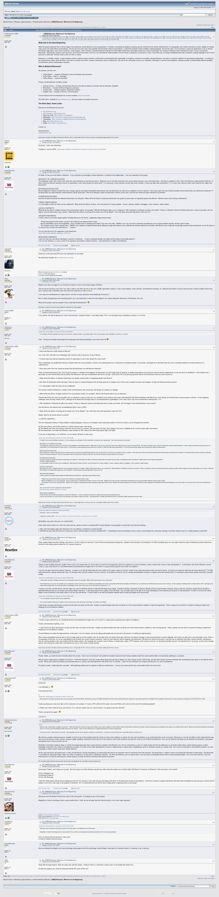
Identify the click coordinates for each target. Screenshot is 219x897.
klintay (148, 36)
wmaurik (135, 38)
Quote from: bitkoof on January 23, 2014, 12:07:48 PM (54, 510)
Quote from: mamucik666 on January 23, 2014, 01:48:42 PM (55, 331)
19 (37, 27)
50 (97, 27)
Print (212, 27)
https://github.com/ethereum (63, 115)
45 (87, 27)
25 (49, 27)
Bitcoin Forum (8, 22)
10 (20, 27)
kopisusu (187, 38)
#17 (213, 792)
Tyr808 (52, 39)
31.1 (25, 15)
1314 (103, 27)
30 (58, 27)
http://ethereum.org (64, 99)
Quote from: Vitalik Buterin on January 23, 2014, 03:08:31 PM (56, 577)
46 (89, 27)
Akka (6, 279)
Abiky (110, 36)
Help (14, 17)
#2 (214, 141)
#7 (214, 328)
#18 (213, 822)
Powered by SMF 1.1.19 (99, 893)
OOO (6, 860)
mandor (167, 38)
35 (68, 27)
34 (66, 27)
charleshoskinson (10, 720)
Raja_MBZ (144, 38)
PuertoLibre (81, 38)
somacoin (160, 36)
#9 (214, 506)
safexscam (77, 39)
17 (33, 27)
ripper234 (7, 249)
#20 (213, 861)
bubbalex (174, 38)
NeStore (85, 39)
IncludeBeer (95, 36)
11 (21, 27)
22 (43, 27)
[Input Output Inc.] (8, 735)
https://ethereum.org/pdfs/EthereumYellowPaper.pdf (69, 119)
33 (64, 27)
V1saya (95, 38)
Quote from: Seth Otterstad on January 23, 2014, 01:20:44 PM (56, 437)
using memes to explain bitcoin (60, 816)
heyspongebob (102, 39)
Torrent (29, 15)
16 (31, 27)
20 (39, 27)
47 (91, 27)
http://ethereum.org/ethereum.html (54, 113)
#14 (213, 679)
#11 (214, 560)
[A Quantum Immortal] (8, 275)
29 (56, 27)
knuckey (50, 281)
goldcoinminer (189, 36)
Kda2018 (103, 36)
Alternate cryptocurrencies (22, 22)
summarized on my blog (65, 257)
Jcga (129, 38)
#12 (213, 616)
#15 (213, 721)
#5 (214, 280)
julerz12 (64, 38)
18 (35, 27)
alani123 (123, 36)
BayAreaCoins (61, 36)
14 (27, 27)
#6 (214, 311)
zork (153, 36)
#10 (213, 538)
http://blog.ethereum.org (55, 121)
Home (8, 17)
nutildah (116, 36)
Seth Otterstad (9, 170)
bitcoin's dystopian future (52, 818)
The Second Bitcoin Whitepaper (51, 815)
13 (25, 27)
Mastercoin (41, 273)
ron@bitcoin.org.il (58, 272)
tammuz (69, 39)
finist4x (161, 38)
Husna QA (122, 38)
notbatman (78, 36)
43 (84, 27)
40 (78, 27)
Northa (205, 36)
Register (30, 17)
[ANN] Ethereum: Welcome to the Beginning (67, 22)
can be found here (84, 95)
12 (23, 27)
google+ (78, 245)
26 (51, 27)
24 (47, 27)
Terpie (6, 537)
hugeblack (51, 36)
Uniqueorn (8, 327)
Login (24, 17)
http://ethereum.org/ (49, 111)
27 (52, 27)
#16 (213, 765)
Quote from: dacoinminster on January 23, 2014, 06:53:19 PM (56, 826)
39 (76, 27)
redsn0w (141, 36)
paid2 (181, 38)
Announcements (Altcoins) (41, 22)
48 (93, 27)
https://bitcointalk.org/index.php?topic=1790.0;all (54, 233)
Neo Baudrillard (112, 39)
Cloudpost (198, 36)
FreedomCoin (205, 38)
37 (72, 27)
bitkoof (6, 141)
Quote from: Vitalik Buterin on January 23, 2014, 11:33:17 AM (56, 696)
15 (29, 27)
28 (54, 27)
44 (85, 27)
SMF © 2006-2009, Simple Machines (117, 893)
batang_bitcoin (113, 38)
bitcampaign (72, 38)
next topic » (211, 25)
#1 (214, 36)
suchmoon (86, 36)
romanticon (8, 821)
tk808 (70, 36)
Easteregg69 (152, 38)
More (35, 17)
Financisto (45, 39)
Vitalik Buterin (9, 34)
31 (60, 27)
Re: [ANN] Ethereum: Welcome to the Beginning (59, 141)
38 (74, 27)
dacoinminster (9, 791)
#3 (214, 171)
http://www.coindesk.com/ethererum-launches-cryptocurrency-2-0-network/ (81, 149)
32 (62, 27)
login (21, 11)
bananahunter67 (10, 678)
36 (70, 27)
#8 (214, 347)
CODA (159, 399)
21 (41, 27)
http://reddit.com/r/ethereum (57, 123)
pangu (57, 38)
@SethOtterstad (57, 245)
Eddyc (88, 38)
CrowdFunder (61, 39)
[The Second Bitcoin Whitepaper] (8, 817)
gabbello (92, 39)
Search (19, 17)
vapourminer (169, 36)
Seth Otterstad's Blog (44, 245)
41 (80, 27)
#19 (213, 844)
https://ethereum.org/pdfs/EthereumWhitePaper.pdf (68, 117)
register (27, 11)
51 (99, 27)
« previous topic (201, 25)
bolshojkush (103, 38)
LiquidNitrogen (9, 843)
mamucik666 (8, 310)
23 (45, 27)
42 (82, 27)
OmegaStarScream (47, 38)
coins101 (7, 506)
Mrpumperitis (178, 36)
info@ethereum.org (44, 133)
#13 (213, 652)
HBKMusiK (196, 38)
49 (95, 27)
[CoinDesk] (8, 166)
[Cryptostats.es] (8, 691)
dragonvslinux (132, 36)
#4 (214, 250)
